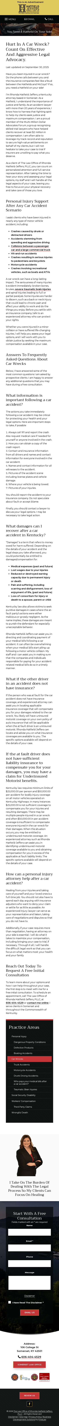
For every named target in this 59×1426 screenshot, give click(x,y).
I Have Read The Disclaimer (28, 1302)
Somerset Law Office (29, 1364)
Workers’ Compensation (24, 1101)
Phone (29, 1257)
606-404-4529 (14, 1003)
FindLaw (42, 1419)
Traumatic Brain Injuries (25, 1089)
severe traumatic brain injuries (33, 289)
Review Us (29, 1395)
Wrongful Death (20, 1112)
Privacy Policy (35, 1417)
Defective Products (23, 1047)
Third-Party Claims (23, 1107)
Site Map (23, 1417)
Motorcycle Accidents (25, 1070)
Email (29, 1241)
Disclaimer (29, 1296)
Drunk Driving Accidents (26, 1076)
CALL (50, 19)
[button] (10, 18)
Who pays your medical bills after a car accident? (30, 1082)
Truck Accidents (22, 1064)
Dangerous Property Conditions (30, 1042)
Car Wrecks (17, 1059)
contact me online (38, 1003)
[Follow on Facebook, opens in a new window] (29, 1404)
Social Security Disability (24, 1095)
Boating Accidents (23, 1053)
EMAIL (31, 19)
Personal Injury (19, 1036)
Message (29, 1272)
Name (29, 1225)
